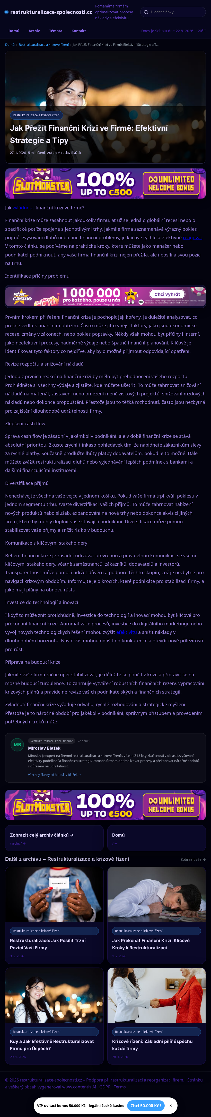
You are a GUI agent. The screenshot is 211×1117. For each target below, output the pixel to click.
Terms (120, 1087)
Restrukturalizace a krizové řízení (44, 44)
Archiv (34, 30)
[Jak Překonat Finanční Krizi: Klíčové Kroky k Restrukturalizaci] (157, 915)
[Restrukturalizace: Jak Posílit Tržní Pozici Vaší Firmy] (54, 915)
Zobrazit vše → (193, 859)
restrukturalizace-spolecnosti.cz (51, 11)
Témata (55, 30)
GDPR (105, 1087)
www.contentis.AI (79, 1087)
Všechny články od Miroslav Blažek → (54, 775)
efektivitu (126, 632)
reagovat (192, 237)
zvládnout (23, 208)
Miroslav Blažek (44, 748)
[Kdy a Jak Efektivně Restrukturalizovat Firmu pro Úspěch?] (54, 1016)
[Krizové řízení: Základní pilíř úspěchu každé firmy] (157, 1016)
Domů (13, 30)
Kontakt (79, 30)
